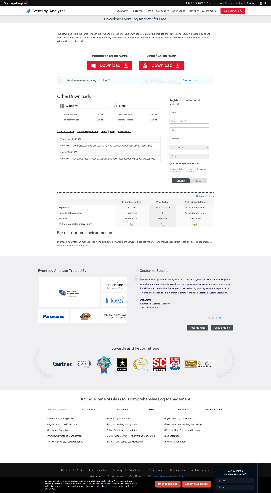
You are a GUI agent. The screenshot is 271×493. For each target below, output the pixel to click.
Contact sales (115, 476)
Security (117, 470)
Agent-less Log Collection (178, 418)
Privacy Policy (188, 171)
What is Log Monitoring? (119, 418)
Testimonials (197, 327)
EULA (79, 470)
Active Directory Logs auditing (122, 430)
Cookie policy (177, 470)
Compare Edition (205, 196)
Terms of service (98, 470)
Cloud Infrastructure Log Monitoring (183, 424)
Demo (149, 10)
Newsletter (95, 476)
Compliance (135, 470)
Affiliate (240, 3)
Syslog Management (175, 441)
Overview (122, 10)
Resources (179, 10)
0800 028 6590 (194, 3)
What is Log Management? (61, 418)
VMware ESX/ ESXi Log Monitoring (65, 441)
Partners (229, 3)
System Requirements (87, 131)
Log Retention (172, 436)
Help (112, 131)
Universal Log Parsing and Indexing (183, 430)
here (108, 486)
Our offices (135, 476)
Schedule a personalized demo (187, 163)
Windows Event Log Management (65, 436)
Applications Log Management (122, 424)
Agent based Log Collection (62, 424)
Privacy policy (156, 470)
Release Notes (124, 131)
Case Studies (222, 327)
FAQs (104, 131)
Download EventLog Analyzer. (73, 245)
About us (65, 470)
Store (221, 3)
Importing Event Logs (59, 430)
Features (137, 10)
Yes (224, 481)
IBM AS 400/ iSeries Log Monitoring (125, 441)
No (224, 487)
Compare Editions (65, 131)
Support (194, 10)
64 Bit (100, 114)
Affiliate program (200, 470)
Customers (209, 10)
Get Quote (232, 10)
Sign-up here (190, 80)
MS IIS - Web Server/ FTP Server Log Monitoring (131, 436)
